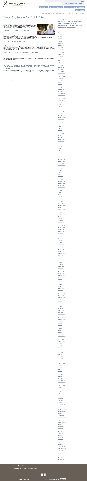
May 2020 (60, 172)
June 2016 (60, 258)
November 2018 (61, 205)
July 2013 (60, 323)
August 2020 (60, 166)
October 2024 (61, 74)
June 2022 (60, 126)
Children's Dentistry (62, 404)
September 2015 (61, 275)
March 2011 (60, 374)
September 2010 (61, 385)
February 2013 (61, 332)
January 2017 (60, 245)
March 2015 (60, 286)
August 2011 (60, 365)
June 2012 (60, 347)
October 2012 (61, 339)
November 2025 (61, 50)
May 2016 (60, 260)
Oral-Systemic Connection (63, 440)
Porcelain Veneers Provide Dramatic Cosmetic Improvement (70, 28)
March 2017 (60, 242)
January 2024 (60, 91)
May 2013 (60, 326)
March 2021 (60, 153)
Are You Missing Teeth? (56, 7)
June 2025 (60, 60)
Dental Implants (61, 415)
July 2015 (60, 279)
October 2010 (61, 383)
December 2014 (61, 291)
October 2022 (61, 119)
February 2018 (61, 222)
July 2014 (60, 301)
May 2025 (60, 62)
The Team (47, 13)
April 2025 (60, 63)
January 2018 (60, 223)
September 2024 (61, 76)
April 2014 (60, 306)
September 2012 (61, 341)
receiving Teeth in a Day (21, 61)
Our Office (55, 13)
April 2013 (60, 328)
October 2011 (61, 361)
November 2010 (61, 382)
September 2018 (61, 209)
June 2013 (60, 325)
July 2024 (60, 80)
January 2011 (60, 378)
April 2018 (60, 218)
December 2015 (61, 269)
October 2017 (61, 229)
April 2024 (60, 85)
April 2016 (60, 262)
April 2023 (60, 108)
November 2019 (61, 183)
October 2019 (61, 185)
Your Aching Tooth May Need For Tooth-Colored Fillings (69, 21)
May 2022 (60, 128)
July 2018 (60, 212)
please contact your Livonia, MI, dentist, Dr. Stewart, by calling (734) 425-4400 (33, 71)
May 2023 (60, 106)
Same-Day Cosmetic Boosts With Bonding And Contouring (70, 25)
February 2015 (61, 288)
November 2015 (61, 271)
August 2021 (60, 144)
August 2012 (60, 343)
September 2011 (61, 363)
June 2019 (60, 192)
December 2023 (61, 93)
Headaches (60, 429)
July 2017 (60, 234)
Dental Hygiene (61, 413)
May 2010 (60, 393)
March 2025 (60, 65)
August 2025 (60, 56)
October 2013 (61, 317)
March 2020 (60, 176)
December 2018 (61, 203)
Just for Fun (60, 433)
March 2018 (60, 220)
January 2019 (60, 201)
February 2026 (61, 45)
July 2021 (60, 146)
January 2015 (60, 290)
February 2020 (61, 177)
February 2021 (61, 155)
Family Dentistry (61, 422)
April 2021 (60, 152)
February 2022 (61, 133)
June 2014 (60, 303)
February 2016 (61, 266)
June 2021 (60, 148)
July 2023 (60, 102)
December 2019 (61, 181)
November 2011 (61, 359)
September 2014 (61, 297)
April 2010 (60, 394)
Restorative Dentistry (12, 80)
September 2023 (61, 98)
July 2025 (60, 58)
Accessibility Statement (35, 479)
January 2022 (60, 135)
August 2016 (60, 255)
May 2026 (60, 39)
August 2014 (60, 299)
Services (61, 13)
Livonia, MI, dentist (11, 27)
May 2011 (60, 371)
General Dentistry (61, 426)
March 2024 (60, 87)
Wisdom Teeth (61, 461)
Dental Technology (62, 418)
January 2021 (60, 157)
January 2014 (60, 312)
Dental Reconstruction (62, 417)
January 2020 (60, 179)
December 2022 (61, 115)
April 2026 (60, 41)
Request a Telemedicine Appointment (74, 7)
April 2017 (60, 240)
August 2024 (60, 78)
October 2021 (61, 141)
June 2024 (60, 82)
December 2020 (61, 159)
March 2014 (60, 308)
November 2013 (61, 315)
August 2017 (60, 233)
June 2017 (60, 236)
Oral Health (60, 439)
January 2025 (60, 69)
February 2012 (61, 354)
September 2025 (61, 54)
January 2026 (60, 47)
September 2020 (61, 165)
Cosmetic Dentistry (62, 407)
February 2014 (61, 310)
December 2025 (61, 49)
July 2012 (60, 345)
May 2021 (60, 150)
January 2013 (60, 334)
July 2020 (60, 168)
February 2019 (61, 199)
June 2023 (60, 104)
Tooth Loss (60, 457)
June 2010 (60, 391)
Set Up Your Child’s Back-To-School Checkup (67, 23)
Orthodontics (60, 442)
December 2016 (61, 247)
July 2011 (60, 367)
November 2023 (61, 95)
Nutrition (60, 435)
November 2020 (61, 161)
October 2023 (61, 96)
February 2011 (61, 376)
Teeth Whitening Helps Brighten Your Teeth (66, 27)
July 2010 (60, 389)
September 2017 (61, 231)
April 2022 (60, 130)
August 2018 (60, 211)
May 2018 (60, 216)
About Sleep (60, 400)
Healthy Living (61, 431)
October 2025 (61, 52)
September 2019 (61, 187)
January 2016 (60, 268)
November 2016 (61, 249)
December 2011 (61, 358)
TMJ (59, 455)
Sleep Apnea (60, 453)
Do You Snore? (43, 7)
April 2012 (60, 350)
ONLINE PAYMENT (80, 10)
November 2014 (61, 293)
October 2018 (61, 207)
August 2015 (60, 277)
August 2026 (60, 34)
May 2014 (60, 304)
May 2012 (60, 348)
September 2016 (61, 253)
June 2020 (60, 170)
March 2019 (60, 198)
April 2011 (60, 372)
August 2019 (60, 188)
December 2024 (61, 71)
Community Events (62, 406)
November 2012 (61, 337)
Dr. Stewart (60, 420)
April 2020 (60, 174)
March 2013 (60, 330)
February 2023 (61, 111)
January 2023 (60, 113)
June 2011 (60, 369)
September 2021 (61, 142)
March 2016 (60, 264)
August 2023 (60, 100)
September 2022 (61, 120)
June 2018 (60, 214)
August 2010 (60, 387)
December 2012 (61, 336)
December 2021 (61, 137)
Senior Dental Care (61, 452)
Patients (68, 13)
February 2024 (61, 89)
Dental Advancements (62, 409)
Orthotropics (60, 444)
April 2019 (60, 196)
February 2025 (61, 67)
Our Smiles (75, 13)
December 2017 (61, 225)
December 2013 (61, 314)
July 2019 (60, 190)
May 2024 (60, 84)
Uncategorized (61, 459)
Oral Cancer (60, 437)
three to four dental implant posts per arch (26, 43)
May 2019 (60, 194)
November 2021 (61, 139)
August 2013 (60, 321)
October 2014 (61, 295)
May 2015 (60, 282)
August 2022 (60, 122)
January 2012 (60, 356)
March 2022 (60, 131)
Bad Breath (60, 402)
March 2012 (60, 352)
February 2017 (61, 244)
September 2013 (61, 319)
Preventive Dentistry (62, 448)
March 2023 (60, 109)
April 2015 (60, 284)
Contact (82, 13)
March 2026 (60, 43)
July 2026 (60, 36)
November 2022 (61, 117)
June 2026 (60, 38)
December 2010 (61, 380)
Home (42, 13)
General (59, 424)
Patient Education (61, 446)
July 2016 (60, 257)
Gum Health (60, 428)
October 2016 (61, 251)
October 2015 (61, 273)
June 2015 (60, 280)
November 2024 (61, 73)
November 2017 (61, 227)
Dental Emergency (61, 411)
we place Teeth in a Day (27, 27)
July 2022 (60, 124)
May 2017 (60, 238)
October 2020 (61, 163)
